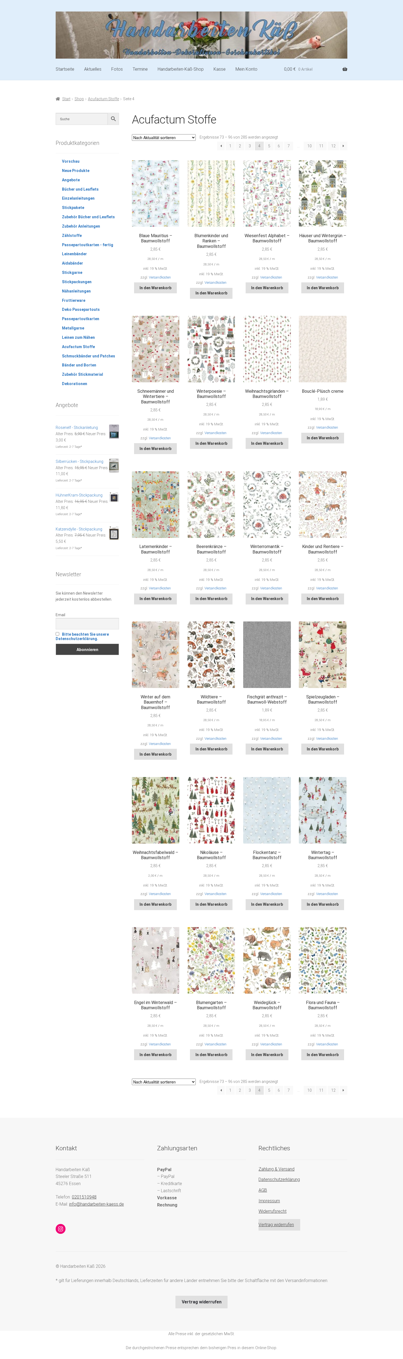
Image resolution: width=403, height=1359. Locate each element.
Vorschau (71, 161)
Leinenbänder (74, 254)
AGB (263, 1190)
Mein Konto (246, 69)
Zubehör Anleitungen (81, 226)
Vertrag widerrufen (276, 1224)
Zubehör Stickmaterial (82, 374)
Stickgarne (72, 272)
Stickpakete (73, 207)
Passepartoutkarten (80, 319)
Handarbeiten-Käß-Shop (181, 69)
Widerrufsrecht (272, 1211)
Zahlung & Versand (276, 1169)
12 (333, 146)
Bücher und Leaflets (80, 189)
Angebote (71, 180)
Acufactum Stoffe (103, 99)
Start (66, 99)
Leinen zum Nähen (78, 337)
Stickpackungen (77, 282)
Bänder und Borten (79, 365)
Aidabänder (72, 263)
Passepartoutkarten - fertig (87, 245)
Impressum (269, 1200)
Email (60, 615)
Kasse (220, 69)
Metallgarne (73, 328)
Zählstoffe (72, 235)
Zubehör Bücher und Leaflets (88, 217)
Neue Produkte (75, 170)
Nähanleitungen (76, 291)
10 (309, 146)
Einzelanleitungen (78, 198)
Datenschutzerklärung (279, 1179)
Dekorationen (74, 384)
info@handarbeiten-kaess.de (96, 1204)
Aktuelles (92, 69)
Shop (79, 99)
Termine (140, 69)
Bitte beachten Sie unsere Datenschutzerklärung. (82, 636)
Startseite (65, 69)
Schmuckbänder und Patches (88, 356)
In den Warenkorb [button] (155, 288)
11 (321, 146)
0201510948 (84, 1197)
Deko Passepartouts (81, 309)
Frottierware (73, 300)
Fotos (117, 69)
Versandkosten (160, 277)
